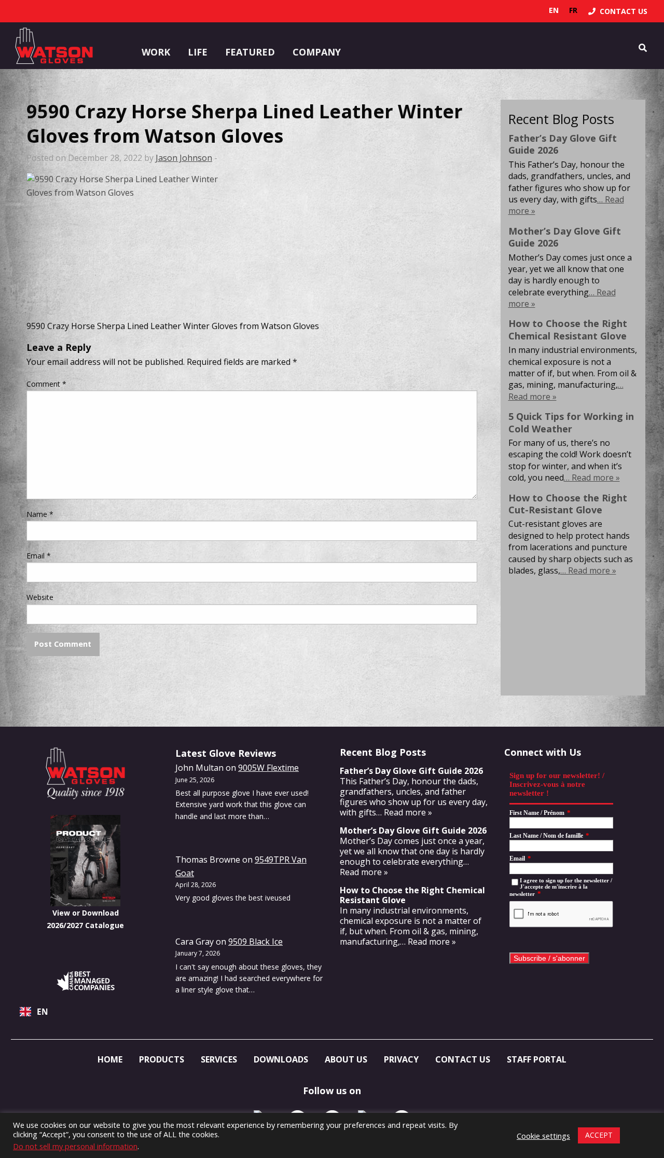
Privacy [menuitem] (401, 1059)
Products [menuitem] (161, 1059)
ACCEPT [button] (599, 1135)
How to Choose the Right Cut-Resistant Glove (567, 504)
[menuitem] (618, 11)
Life (198, 52)
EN (42, 1011)
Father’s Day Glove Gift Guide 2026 (562, 144)
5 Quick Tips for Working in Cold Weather (571, 422)
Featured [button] (250, 52)
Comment (46, 384)
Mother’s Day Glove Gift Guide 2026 (564, 237)
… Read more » (592, 477)
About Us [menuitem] (346, 1059)
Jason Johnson (184, 158)
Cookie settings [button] (543, 1135)
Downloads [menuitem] (281, 1059)
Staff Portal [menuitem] (536, 1059)
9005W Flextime (268, 767)
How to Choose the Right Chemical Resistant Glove (567, 329)
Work (156, 52)
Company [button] (317, 52)
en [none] (554, 10)
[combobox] (85, 1011)
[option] (573, 10)
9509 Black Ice (255, 941)
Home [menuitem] (110, 1059)
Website (39, 597)
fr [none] (573, 10)
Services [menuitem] (219, 1059)
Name (39, 514)
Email (38, 556)
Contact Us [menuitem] (462, 1059)
